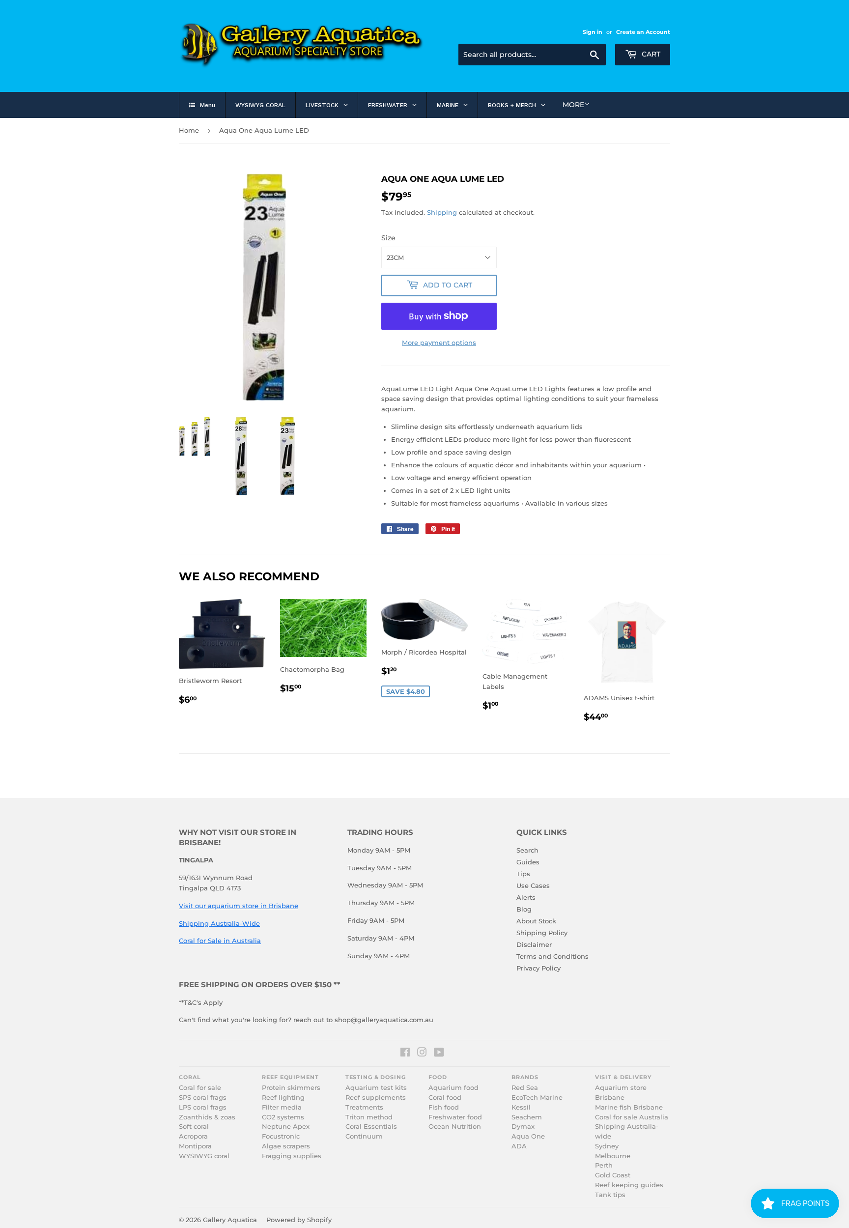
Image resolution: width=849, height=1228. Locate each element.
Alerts (526, 897)
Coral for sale (200, 1087)
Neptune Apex (286, 1126)
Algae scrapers (286, 1146)
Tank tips (610, 1195)
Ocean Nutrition (454, 1126)
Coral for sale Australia (631, 1117)
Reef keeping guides (629, 1185)
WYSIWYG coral (204, 1156)
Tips (523, 874)
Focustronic (281, 1136)
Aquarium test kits (376, 1087)
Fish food (443, 1107)
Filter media (282, 1107)
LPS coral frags (202, 1107)
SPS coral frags (202, 1097)
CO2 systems (283, 1117)
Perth (604, 1165)
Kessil (521, 1107)
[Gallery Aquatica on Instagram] (422, 1053)
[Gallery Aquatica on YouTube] (439, 1053)
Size (388, 237)
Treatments (364, 1107)
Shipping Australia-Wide (219, 923)
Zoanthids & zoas (207, 1117)
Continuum (364, 1136)
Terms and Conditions (552, 956)
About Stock (536, 921)
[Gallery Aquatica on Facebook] (405, 1053)
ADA (519, 1146)
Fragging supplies (291, 1156)
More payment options (439, 342)
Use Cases (533, 885)
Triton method (369, 1117)
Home (189, 130)
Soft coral (194, 1126)
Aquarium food (453, 1087)
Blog (524, 909)
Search (527, 850)
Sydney (607, 1146)
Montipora (195, 1146)
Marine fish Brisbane (629, 1107)
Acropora (193, 1136)
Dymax (523, 1126)
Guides (527, 862)
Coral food (444, 1097)
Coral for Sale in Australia (220, 940)
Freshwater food (455, 1117)
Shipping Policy (541, 933)
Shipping (442, 212)
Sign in (592, 32)
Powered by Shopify (299, 1220)
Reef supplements (375, 1097)
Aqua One (528, 1136)
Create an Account (643, 32)
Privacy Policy (538, 968)
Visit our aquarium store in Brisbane (238, 906)
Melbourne (612, 1156)
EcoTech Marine (537, 1097)
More (573, 104)
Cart (650, 54)
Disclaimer (534, 944)
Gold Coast (612, 1175)
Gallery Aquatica (230, 1220)
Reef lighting (283, 1097)
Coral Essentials (371, 1126)
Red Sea (524, 1087)
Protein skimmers (291, 1087)
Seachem (526, 1117)
